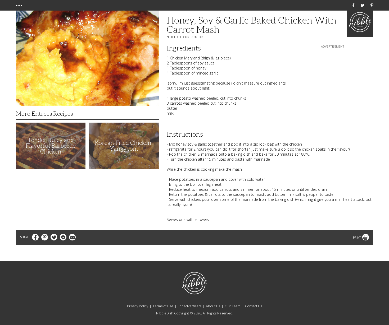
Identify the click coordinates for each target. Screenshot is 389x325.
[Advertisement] (332, 82)
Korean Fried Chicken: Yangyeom (124, 146)
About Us (213, 306)
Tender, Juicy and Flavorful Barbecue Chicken (51, 146)
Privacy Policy (137, 306)
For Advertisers (189, 306)
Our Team (233, 306)
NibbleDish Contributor (185, 37)
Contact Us (253, 306)
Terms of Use (163, 306)
